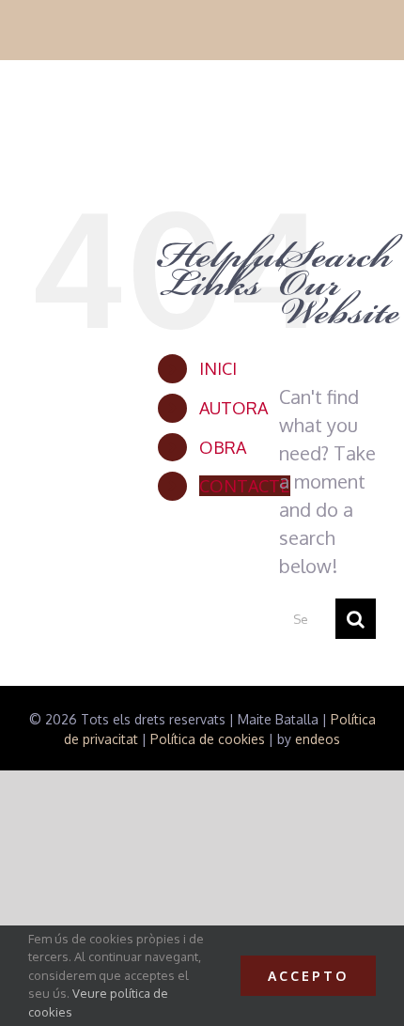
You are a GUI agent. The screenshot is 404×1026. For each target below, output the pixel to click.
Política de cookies (207, 739)
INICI (218, 368)
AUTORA (233, 407)
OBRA (222, 447)
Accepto (308, 976)
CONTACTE (244, 485)
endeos (317, 739)
